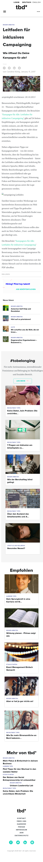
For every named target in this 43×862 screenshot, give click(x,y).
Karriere (21, 824)
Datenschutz (21, 835)
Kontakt (21, 818)
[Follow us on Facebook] (11, 844)
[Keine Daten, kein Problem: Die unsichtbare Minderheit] (23, 395)
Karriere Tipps (11, 596)
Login (17, 2)
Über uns (21, 821)
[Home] (21, 7)
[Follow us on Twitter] (18, 844)
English (37, 2)
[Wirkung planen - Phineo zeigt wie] (21, 617)
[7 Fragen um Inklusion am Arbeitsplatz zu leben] (23, 429)
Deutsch (26, 2)
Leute (13, 327)
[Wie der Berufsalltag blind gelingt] (23, 464)
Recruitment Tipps (13, 408)
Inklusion (6, 274)
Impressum (21, 830)
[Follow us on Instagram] (32, 844)
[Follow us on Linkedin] (25, 844)
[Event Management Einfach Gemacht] (21, 652)
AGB (22, 833)
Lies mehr (21, 381)
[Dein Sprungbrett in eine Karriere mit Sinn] (21, 583)
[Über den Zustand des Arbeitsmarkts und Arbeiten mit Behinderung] (23, 498)
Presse (21, 827)
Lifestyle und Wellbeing (16, 545)
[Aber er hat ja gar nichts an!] (21, 686)
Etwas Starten (11, 664)
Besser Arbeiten (9, 25)
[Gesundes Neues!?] (23, 533)
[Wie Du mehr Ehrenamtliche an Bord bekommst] (21, 720)
